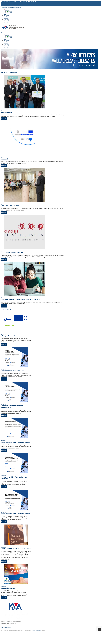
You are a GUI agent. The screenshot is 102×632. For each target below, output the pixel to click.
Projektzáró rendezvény (8, 588)
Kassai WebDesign (36, 630)
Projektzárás (5, 159)
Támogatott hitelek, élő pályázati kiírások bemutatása (14, 478)
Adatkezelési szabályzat (6, 627)
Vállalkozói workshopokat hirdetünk (12, 252)
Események (3, 334)
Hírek (2, 110)
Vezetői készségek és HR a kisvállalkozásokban (15, 442)
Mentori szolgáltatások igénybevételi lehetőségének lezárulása (20, 299)
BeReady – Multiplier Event (9, 336)
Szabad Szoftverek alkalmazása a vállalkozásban (16, 548)
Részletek (3, 119)
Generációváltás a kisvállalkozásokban (12, 371)
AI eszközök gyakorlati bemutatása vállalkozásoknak (12, 406)
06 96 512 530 (23, 1)
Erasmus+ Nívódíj (6, 112)
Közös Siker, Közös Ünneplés (10, 206)
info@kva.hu (33, 1)
